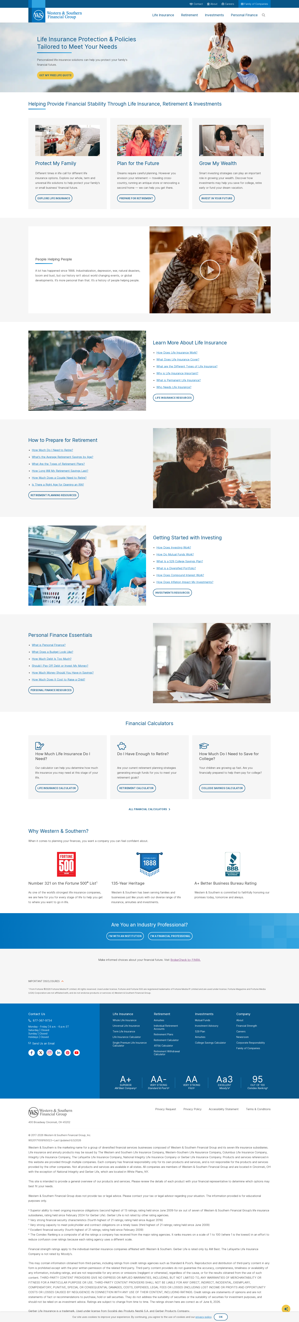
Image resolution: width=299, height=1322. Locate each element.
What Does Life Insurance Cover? (177, 359)
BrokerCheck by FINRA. (185, 960)
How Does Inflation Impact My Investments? (184, 582)
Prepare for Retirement (136, 198)
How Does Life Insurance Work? (176, 352)
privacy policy (204, 1316)
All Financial (148, 809)
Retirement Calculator (136, 788)
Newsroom (242, 1036)
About (239, 1020)
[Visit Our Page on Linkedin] (58, 1052)
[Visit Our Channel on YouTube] (76, 1052)
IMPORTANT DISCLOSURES (44, 981)
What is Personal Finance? (49, 645)
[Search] (263, 15)
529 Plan (200, 1031)
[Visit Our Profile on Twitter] (40, 1052)
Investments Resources (172, 592)
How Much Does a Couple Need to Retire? (59, 477)
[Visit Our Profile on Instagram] (49, 1052)
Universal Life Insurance (126, 1025)
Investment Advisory (206, 1025)
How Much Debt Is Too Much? (51, 658)
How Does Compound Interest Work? (180, 575)
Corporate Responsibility (250, 1042)
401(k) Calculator (163, 1045)
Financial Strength (246, 1025)
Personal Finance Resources (51, 690)
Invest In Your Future (216, 198)
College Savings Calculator (222, 788)
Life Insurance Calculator (57, 788)
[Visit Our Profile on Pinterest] (67, 1052)
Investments (204, 1014)
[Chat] (286, 1309)
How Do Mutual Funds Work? (175, 554)
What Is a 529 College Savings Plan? (179, 561)
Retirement (162, 1014)
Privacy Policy (192, 1109)
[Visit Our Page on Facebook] (31, 1052)
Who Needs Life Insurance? (173, 387)
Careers (241, 1031)
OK (221, 1316)
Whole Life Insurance (125, 1020)
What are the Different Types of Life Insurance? (187, 366)
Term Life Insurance (124, 1031)
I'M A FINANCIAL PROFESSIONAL (170, 936)
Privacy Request (165, 1109)
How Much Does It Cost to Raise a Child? (58, 679)
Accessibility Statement (224, 1109)
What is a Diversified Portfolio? (176, 568)
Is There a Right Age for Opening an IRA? (58, 484)
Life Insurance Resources (173, 397)
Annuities (159, 1020)
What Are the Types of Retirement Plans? (58, 464)
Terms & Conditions (258, 1109)
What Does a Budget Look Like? (52, 652)
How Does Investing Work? (173, 547)
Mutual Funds (202, 1020)
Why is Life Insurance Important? (177, 373)
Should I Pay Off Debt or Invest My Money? (60, 665)
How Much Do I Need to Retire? (52, 450)
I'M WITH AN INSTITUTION (125, 936)
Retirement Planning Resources (53, 495)
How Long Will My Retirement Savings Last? (60, 470)
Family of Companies (248, 1048)
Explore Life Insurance (54, 198)
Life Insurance (123, 1014)
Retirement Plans (163, 1034)
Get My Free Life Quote (55, 75)
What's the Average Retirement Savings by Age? (62, 457)
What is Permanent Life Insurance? (178, 380)
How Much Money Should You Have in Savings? (63, 672)
